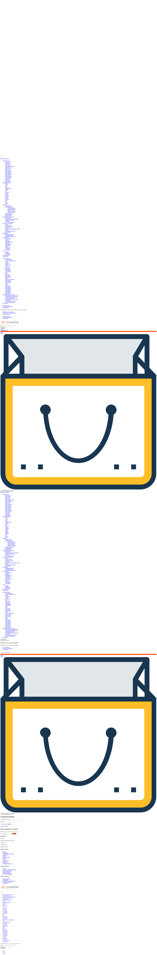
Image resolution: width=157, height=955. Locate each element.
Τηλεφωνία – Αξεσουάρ (7, 223)
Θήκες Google (8, 167)
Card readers (7, 249)
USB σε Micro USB (12, 209)
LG (6, 191)
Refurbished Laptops (9, 234)
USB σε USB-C (11, 210)
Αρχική (4, 868)
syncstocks (5, 936)
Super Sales (5, 303)
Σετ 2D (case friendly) (6, 940)
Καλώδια (5, 204)
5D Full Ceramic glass (9, 297)
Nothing (7, 194)
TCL (6, 201)
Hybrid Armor (8, 280)
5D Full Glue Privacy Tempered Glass (9, 896)
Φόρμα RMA (5, 879)
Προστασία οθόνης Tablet (10, 231)
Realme (6, 198)
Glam (6, 278)
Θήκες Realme (8, 176)
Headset (7, 251)
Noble (6, 284)
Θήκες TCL (7, 179)
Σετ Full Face (8, 300)
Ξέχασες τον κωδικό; (4, 826)
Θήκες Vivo (7, 180)
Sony (6, 200)
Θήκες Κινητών (6, 160)
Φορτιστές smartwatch (9, 220)
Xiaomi (6, 203)
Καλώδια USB (8, 205)
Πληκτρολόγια (8, 238)
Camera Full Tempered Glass (11, 301)
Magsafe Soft (8, 282)
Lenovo (6, 190)
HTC (6, 187)
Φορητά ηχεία (8, 254)
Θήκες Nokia (8, 171)
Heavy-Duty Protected (9, 279)
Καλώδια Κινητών (9, 206)
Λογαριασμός (5, 307)
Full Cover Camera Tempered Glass (9, 919)
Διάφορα (4, 858)
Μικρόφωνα (7, 247)
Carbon (6, 263)
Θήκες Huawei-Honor (9, 166)
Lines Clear (5, 924)
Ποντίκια (7, 239)
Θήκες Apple (8, 161)
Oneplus (7, 195)
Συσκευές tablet (8, 225)
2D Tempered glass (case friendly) (12, 295)
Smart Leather (8, 288)
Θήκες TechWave (6, 258)
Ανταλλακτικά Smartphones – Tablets (12, 228)
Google (6, 189)
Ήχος (4, 250)
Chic (6, 266)
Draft (4, 851)
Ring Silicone (8, 287)
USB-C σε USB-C (11, 212)
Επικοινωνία (5, 883)
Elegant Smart (8, 277)
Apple (6, 183)
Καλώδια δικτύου (8, 214)
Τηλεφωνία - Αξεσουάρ (7, 863)
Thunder (4, 937)
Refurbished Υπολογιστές (10, 236)
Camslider (7, 262)
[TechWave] (4, 157)
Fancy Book (7, 274)
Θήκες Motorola (8, 170)
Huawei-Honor (8, 188)
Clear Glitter (5, 908)
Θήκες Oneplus (8, 173)
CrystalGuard (8, 270)
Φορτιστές (7, 227)
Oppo (6, 197)
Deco (6, 272)
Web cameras (8, 245)
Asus (6, 184)
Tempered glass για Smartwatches (11, 218)
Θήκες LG (7, 169)
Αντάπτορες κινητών (9, 226)
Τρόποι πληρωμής (6, 314)
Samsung (7, 199)
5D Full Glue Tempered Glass (11, 296)
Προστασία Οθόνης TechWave (9, 294)
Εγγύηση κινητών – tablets (8, 311)
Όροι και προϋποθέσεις (7, 870)
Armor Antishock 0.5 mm (10, 260)
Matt (6, 283)
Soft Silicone (7, 290)
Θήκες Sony (7, 178)
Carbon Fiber (8, 265)
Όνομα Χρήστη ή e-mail (5, 819)
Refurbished (5, 233)
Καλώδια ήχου (8, 215)
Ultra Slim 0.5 (8, 293)
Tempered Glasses (6, 857)
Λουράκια (7, 221)
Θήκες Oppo (7, 175)
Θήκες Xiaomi (8, 181)
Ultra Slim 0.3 (8, 292)
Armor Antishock (8, 259)
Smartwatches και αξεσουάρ (8, 216)
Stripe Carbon (8, 291)
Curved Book (8, 271)
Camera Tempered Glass (10, 302)
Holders (6, 229)
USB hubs (7, 243)
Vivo (6, 202)
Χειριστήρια (7, 248)
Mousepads (7, 240)
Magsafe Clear (8, 281)
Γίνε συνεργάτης (6, 305)
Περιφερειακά (5, 237)
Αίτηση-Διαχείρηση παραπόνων (9, 880)
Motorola (7, 192)
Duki (6, 273)
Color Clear (7, 268)
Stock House (5, 256)
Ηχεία (6, 246)
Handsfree (7, 253)
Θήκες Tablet (8, 232)
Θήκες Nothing (8, 172)
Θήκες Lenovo (8, 168)
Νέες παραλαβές (6, 255)
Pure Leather (7, 285)
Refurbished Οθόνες (9, 235)
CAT (6, 186)
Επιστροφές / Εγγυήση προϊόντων (9, 869)
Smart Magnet (8, 289)
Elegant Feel (7, 276)
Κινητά (6, 224)
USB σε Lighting (11, 207)
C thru (6, 261)
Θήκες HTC (7, 165)
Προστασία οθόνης (6, 182)
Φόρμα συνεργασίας (7, 872)
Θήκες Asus (7, 162)
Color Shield (7, 269)
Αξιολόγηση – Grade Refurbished (9, 313)
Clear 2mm (7, 267)
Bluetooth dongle (8, 242)
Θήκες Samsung (8, 177)
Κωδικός (2, 821)
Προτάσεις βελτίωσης (7, 882)
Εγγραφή (14, 833)
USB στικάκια (8, 244)
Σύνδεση (9, 824)
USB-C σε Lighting (12, 211)
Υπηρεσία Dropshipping (7, 306)
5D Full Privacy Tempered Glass (11, 299)
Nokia (6, 193)
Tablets (4, 856)
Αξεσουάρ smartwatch (9, 222)
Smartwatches (8, 217)
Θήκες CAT (7, 164)
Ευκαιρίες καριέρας (7, 878)
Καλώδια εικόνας (8, 213)
